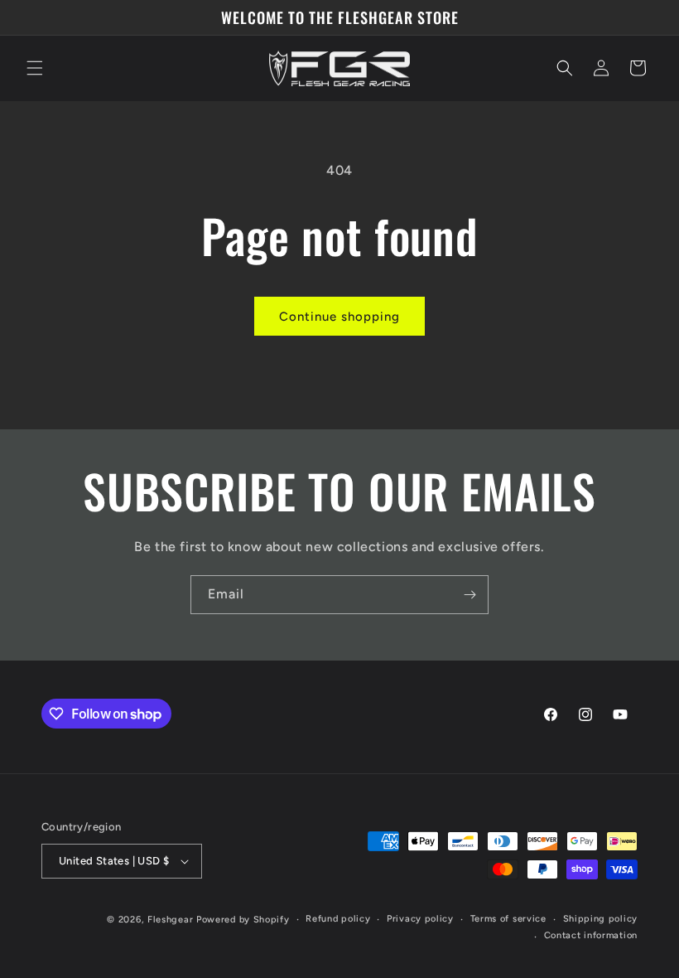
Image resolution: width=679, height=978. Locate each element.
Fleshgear (170, 919)
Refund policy (338, 918)
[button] (35, 68)
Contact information (591, 935)
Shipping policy (600, 918)
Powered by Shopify (243, 919)
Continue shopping (339, 316)
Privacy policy (420, 918)
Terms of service (508, 918)
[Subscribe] (469, 594)
